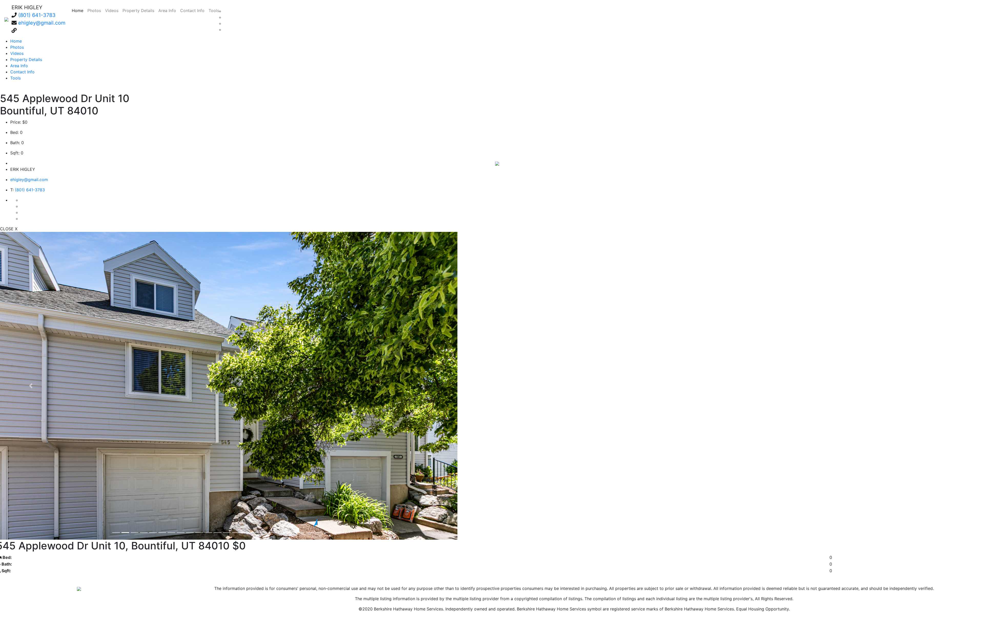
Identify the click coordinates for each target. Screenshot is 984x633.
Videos (111, 10)
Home (78, 10)
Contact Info (192, 10)
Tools (214, 10)
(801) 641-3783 (37, 15)
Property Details (138, 10)
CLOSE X (8, 228)
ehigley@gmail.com (41, 23)
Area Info (167, 10)
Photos (94, 10)
